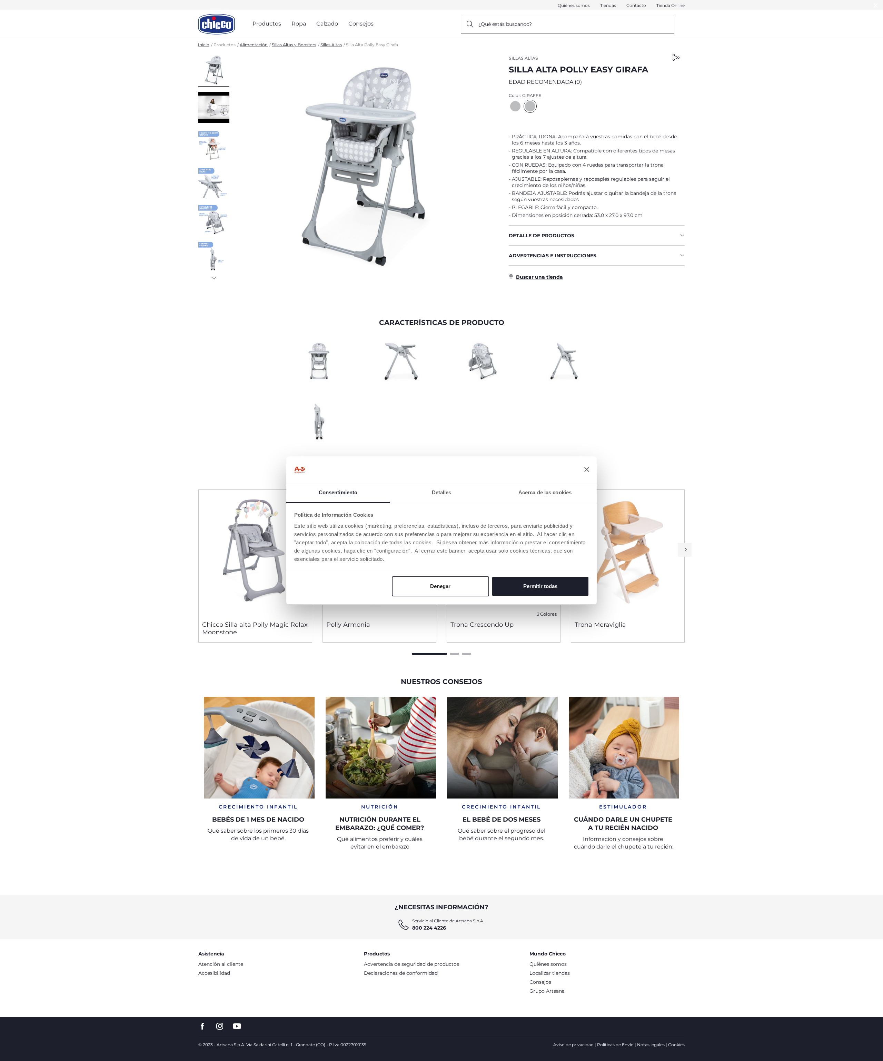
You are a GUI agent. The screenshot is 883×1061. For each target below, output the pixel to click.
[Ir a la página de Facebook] (202, 1026)
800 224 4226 (429, 928)
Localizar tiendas (549, 973)
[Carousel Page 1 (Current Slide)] (429, 654)
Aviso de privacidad (573, 1044)
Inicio (203, 44)
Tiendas (608, 5)
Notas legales (651, 1044)
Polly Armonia (348, 624)
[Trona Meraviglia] (627, 552)
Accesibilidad (214, 973)
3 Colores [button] (547, 614)
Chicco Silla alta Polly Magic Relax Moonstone (255, 628)
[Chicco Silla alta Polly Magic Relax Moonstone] (255, 552)
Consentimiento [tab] (338, 492)
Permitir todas (540, 586)
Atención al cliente (220, 964)
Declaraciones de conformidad (401, 973)
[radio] (515, 106)
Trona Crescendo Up (482, 624)
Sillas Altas (331, 44)
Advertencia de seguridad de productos (411, 964)
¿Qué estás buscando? (505, 24)
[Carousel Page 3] (466, 654)
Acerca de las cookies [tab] (545, 492)
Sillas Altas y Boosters (294, 44)
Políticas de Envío (615, 1044)
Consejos (540, 982)
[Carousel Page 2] (454, 654)
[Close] (876, 5)
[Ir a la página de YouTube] (237, 1026)
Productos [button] (266, 23)
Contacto (636, 5)
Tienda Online (670, 5)
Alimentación (254, 44)
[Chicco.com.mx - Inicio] (216, 24)
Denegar (440, 586)
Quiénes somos (574, 5)
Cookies (676, 1044)
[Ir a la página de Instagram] (220, 1026)
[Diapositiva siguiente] (213, 276)
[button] (213, 71)
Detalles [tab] (442, 492)
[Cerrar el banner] (586, 469)
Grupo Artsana (547, 991)
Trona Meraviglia (600, 624)
